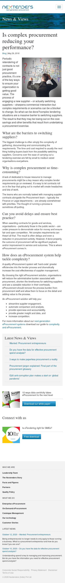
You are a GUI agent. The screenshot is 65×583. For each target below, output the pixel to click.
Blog (4, 53)
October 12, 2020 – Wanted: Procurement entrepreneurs (26, 534)
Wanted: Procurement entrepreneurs (27, 343)
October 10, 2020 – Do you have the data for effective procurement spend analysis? (30, 549)
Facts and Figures (10, 482)
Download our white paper (37, 403)
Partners (6, 487)
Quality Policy (8, 491)
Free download (31, 436)
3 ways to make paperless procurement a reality (33, 359)
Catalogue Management (13, 513)
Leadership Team (10, 472)
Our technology (9, 517)
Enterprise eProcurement (13, 503)
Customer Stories (10, 522)
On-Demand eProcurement (14, 508)
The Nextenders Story (12, 477)
